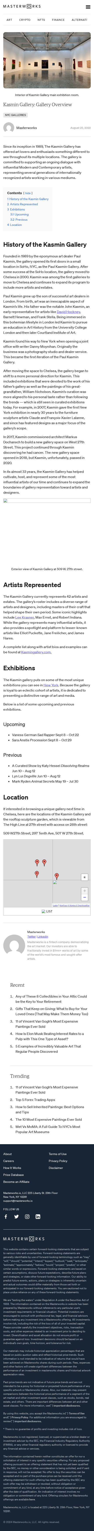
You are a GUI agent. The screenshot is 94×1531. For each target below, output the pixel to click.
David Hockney (68, 312)
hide (28, 193)
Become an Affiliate (16, 1182)
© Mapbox (72, 906)
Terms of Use (58, 1154)
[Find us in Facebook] (7, 1216)
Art (9, 20)
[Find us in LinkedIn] (40, 1216)
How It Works (12, 1168)
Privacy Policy (58, 1161)
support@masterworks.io (18, 1201)
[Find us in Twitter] (18, 1216)
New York (51, 685)
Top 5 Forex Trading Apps (35, 1099)
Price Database (13, 1175)
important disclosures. (67, 1405)
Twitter (31, 936)
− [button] (84, 897)
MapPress (63, 906)
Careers (8, 1161)
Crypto (25, 20)
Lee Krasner (24, 617)
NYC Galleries (15, 115)
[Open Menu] (88, 7)
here (32, 1499)
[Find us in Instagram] (29, 1216)
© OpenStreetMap (82, 906)
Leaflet (55, 906)
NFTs (41, 20)
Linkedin (42, 936)
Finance (58, 20)
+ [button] (84, 891)
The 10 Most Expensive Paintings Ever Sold (49, 1119)
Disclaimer (56, 1168)
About (7, 1154)
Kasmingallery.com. (36, 652)
